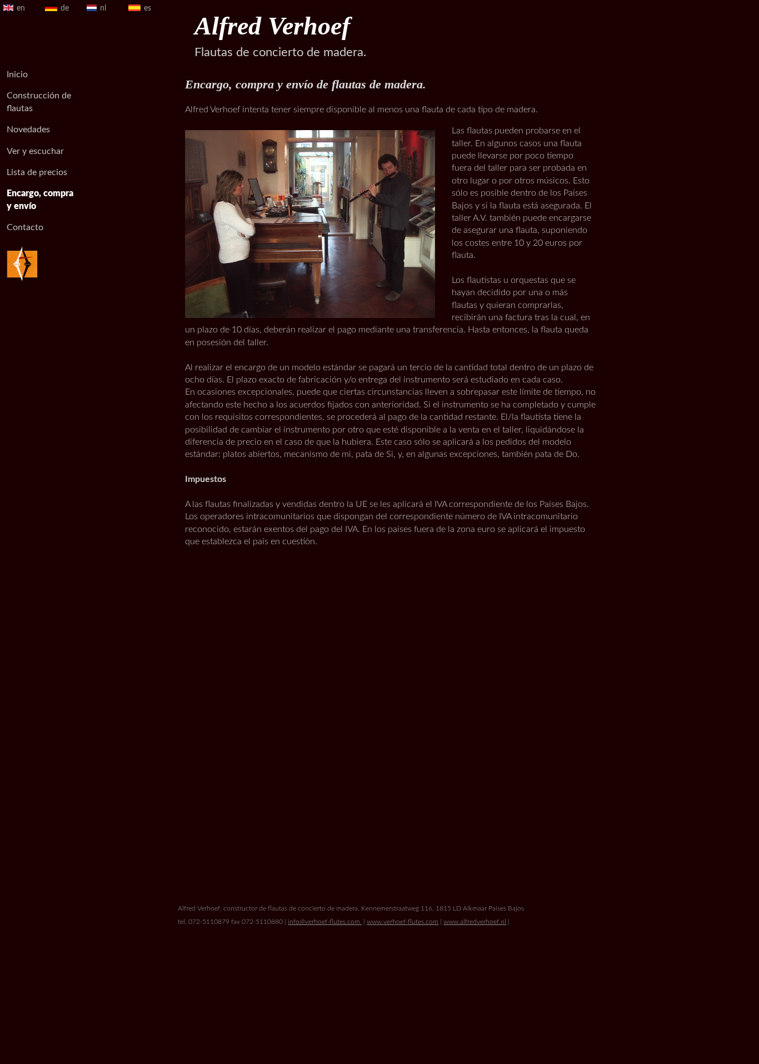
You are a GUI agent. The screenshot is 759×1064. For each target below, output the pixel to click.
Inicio (17, 74)
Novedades (28, 129)
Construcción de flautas (39, 101)
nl (103, 8)
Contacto (25, 227)
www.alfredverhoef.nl (474, 921)
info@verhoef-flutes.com (325, 921)
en (21, 8)
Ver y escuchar (35, 151)
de (65, 8)
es (147, 8)
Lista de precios (37, 172)
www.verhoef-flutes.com (402, 921)
